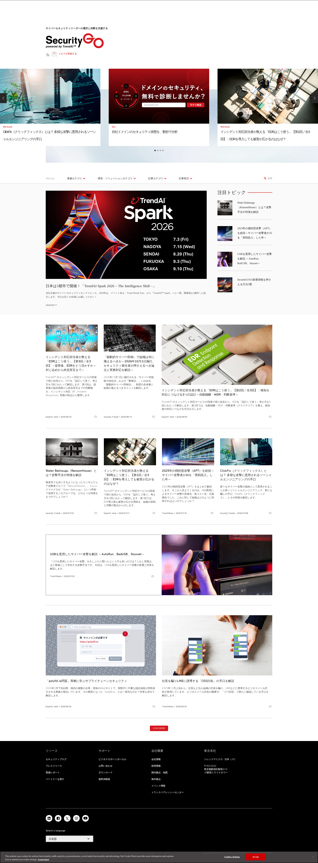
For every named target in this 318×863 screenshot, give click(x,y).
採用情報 (156, 766)
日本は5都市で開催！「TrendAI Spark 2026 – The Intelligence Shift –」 (101, 286)
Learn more (43, 859)
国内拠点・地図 (159, 772)
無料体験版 (104, 779)
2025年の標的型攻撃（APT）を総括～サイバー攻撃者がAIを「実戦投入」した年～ (254, 233)
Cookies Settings (232, 857)
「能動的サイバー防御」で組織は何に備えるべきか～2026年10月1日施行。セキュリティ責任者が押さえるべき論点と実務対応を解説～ (129, 363)
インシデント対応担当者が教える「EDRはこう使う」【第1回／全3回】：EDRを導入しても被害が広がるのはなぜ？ (129, 477)
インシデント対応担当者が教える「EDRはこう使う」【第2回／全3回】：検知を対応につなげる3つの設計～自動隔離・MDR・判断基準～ (215, 392)
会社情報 (156, 759)
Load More (159, 728)
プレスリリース (54, 766)
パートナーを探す (55, 779)
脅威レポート (53, 772)
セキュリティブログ (56, 759)
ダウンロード (105, 772)
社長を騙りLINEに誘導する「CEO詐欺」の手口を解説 (198, 681)
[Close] (312, 857)
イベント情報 (158, 785)
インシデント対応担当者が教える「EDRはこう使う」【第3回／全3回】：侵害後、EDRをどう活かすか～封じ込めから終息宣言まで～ (71, 363)
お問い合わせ (105, 766)
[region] (159, 857)
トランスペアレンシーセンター (167, 792)
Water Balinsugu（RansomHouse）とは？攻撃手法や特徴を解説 (254, 207)
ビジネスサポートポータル (112, 759)
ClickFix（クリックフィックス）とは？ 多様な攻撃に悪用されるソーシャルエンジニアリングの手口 (246, 475)
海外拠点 (156, 779)
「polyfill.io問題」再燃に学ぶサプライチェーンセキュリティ (86, 681)
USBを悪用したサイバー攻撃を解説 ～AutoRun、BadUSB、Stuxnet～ (254, 259)
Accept (255, 857)
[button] (3, 98)
